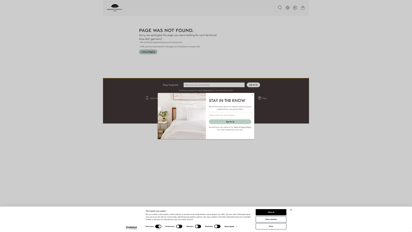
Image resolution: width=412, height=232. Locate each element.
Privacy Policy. (246, 127)
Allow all (271, 212)
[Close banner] (291, 210)
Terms (236, 127)
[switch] (179, 228)
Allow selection (271, 219)
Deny (271, 226)
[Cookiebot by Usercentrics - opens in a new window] (131, 227)
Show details (229, 226)
